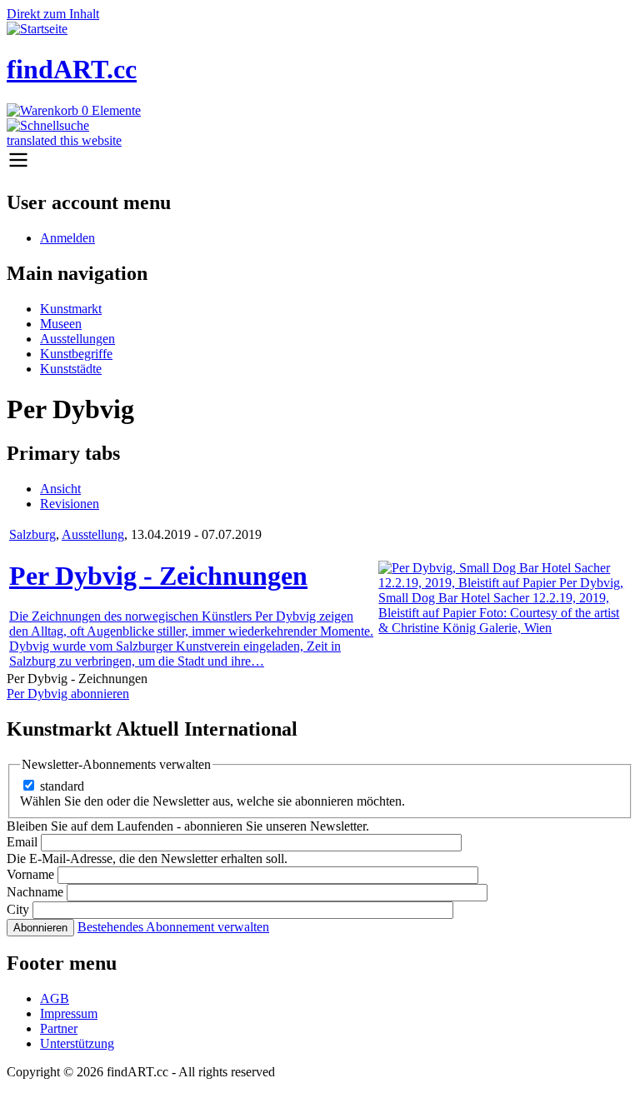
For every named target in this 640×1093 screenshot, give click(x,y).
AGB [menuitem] (54, 998)
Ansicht (60, 489)
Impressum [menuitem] (69, 1013)
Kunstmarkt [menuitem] (71, 309)
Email (22, 842)
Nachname (35, 892)
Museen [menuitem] (61, 324)
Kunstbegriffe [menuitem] (76, 354)
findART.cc (72, 69)
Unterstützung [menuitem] (77, 1043)
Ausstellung (93, 534)
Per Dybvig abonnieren (68, 693)
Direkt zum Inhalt (53, 14)
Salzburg (32, 534)
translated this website (64, 140)
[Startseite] (37, 29)
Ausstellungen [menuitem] (77, 339)
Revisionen (69, 504)
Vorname (30, 874)
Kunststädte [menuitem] (71, 369)
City (18, 909)
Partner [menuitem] (59, 1028)
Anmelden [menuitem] (67, 238)
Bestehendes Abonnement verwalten (173, 927)
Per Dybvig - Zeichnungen (158, 576)
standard (62, 786)
